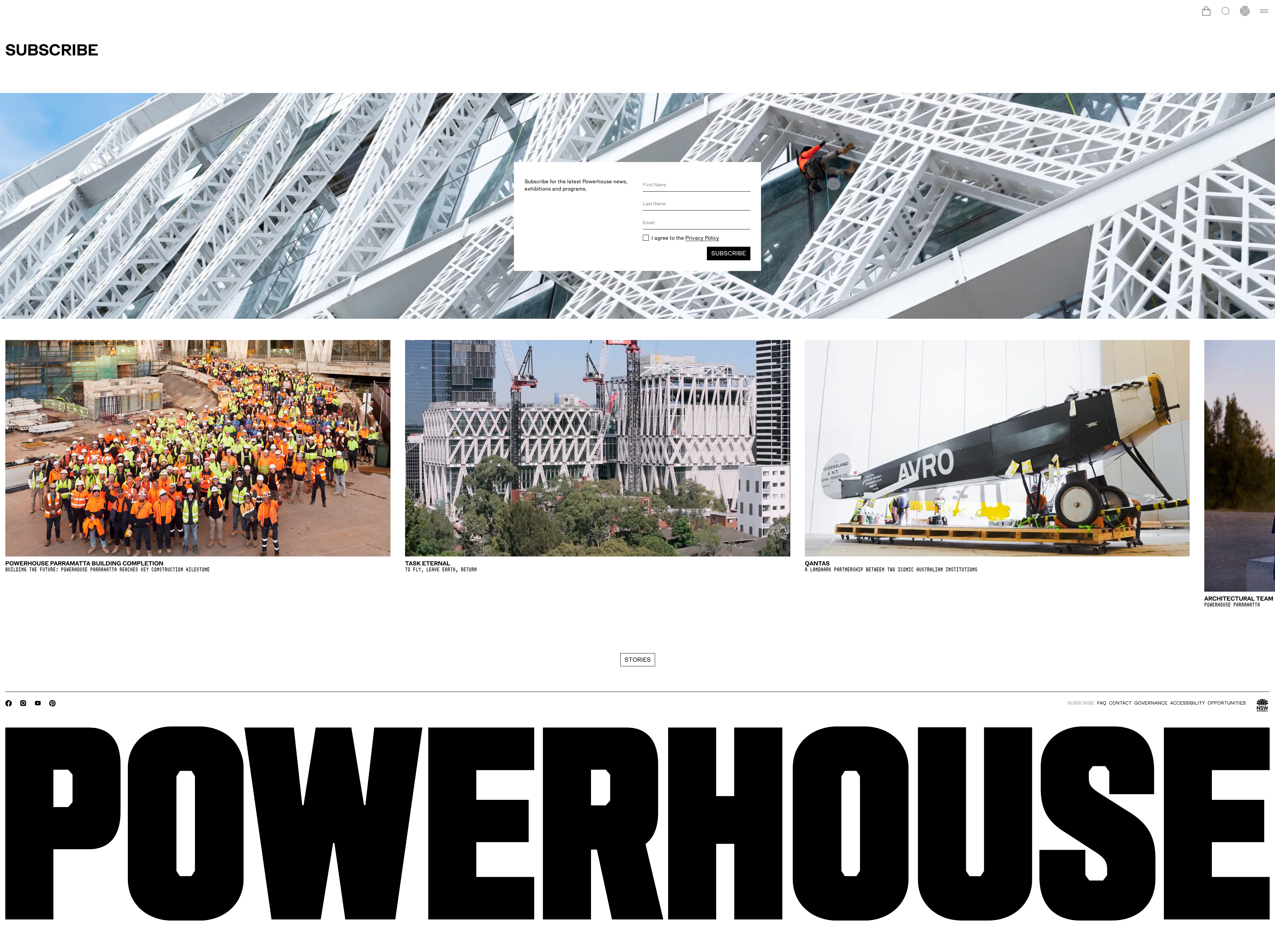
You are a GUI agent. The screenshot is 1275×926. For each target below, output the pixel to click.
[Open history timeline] (1244, 11)
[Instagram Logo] (23, 703)
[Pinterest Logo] (52, 703)
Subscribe (728, 253)
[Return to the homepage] (637, 823)
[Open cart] (1206, 11)
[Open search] (1225, 11)
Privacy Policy (702, 238)
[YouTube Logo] (38, 703)
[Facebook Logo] (8, 703)
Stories (638, 660)
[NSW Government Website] (1262, 705)
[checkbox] (646, 238)
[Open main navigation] (1264, 11)
